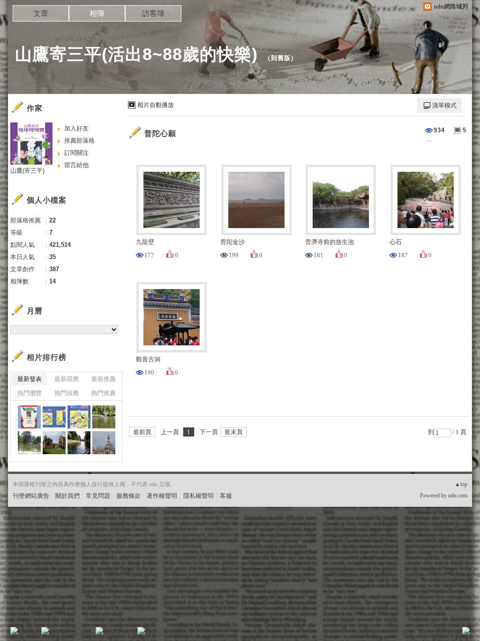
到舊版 (281, 57)
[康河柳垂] (103, 416)
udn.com (457, 495)
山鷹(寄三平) (27, 170)
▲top (461, 484)
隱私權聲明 (198, 495)
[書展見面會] (29, 416)
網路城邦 (447, 633)
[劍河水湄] (29, 442)
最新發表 (29, 378)
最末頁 (234, 431)
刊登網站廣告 (31, 495)
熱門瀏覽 (29, 393)
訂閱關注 (76, 152)
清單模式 (444, 105)
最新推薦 (103, 378)
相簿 (97, 13)
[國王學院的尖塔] (103, 442)
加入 (424, 633)
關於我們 (67, 495)
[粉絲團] (14, 630)
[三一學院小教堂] (54, 442)
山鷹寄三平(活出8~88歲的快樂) (136, 54)
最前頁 (142, 431)
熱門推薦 (103, 393)
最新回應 (66, 378)
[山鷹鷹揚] (54, 416)
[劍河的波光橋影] (79, 442)
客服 (226, 495)
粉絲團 (29, 633)
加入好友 (76, 128)
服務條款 (128, 495)
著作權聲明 (162, 495)
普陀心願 (160, 133)
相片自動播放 (155, 104)
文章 (40, 13)
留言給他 (76, 164)
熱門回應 (66, 393)
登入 (407, 633)
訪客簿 (153, 13)
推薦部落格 (79, 140)
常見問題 (98, 495)
